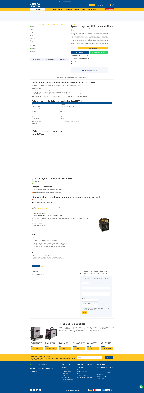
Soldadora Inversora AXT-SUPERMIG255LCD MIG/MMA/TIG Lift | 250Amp (37, 343)
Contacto (112, 1)
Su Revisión (85, 291)
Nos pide (83, 55)
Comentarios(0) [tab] (83, 77)
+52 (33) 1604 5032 (101, 376)
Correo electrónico (86, 303)
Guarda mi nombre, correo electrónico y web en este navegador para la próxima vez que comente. (96, 309)
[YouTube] (37, 390)
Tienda (54, 9)
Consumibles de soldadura (68, 381)
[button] (51, 348)
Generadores (65, 373)
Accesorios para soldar (67, 385)
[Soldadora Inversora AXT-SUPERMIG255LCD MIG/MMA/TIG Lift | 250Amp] (37, 333)
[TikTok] (40, 390)
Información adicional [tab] (71, 77)
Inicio (48, 9)
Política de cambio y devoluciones (84, 377)
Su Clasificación (85, 281)
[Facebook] (31, 390)
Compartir (90, 55)
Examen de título (85, 285)
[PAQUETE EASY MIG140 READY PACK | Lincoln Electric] (107, 333)
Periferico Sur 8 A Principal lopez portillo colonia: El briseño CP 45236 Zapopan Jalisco (104, 372)
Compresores (65, 375)
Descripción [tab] (60, 77)
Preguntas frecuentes (82, 371)
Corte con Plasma (66, 369)
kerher (42, 220)
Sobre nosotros (80, 367)
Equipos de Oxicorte (66, 371)
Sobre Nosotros (90, 1)
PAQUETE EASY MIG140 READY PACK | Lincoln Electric (106, 343)
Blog (96, 1)
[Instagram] (34, 390)
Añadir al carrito (92, 48)
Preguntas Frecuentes (103, 1)
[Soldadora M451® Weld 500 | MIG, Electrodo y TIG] (79, 333)
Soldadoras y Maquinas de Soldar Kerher (76, 15)
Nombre (84, 298)
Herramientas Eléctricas (67, 379)
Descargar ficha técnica (78, 63)
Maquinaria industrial (66, 377)
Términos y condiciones (82, 375)
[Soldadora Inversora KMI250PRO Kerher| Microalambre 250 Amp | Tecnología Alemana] (65, 333)
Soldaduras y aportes (66, 383)
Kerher (75, 24)
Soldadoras (63, 15)
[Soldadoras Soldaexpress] (35, 5)
